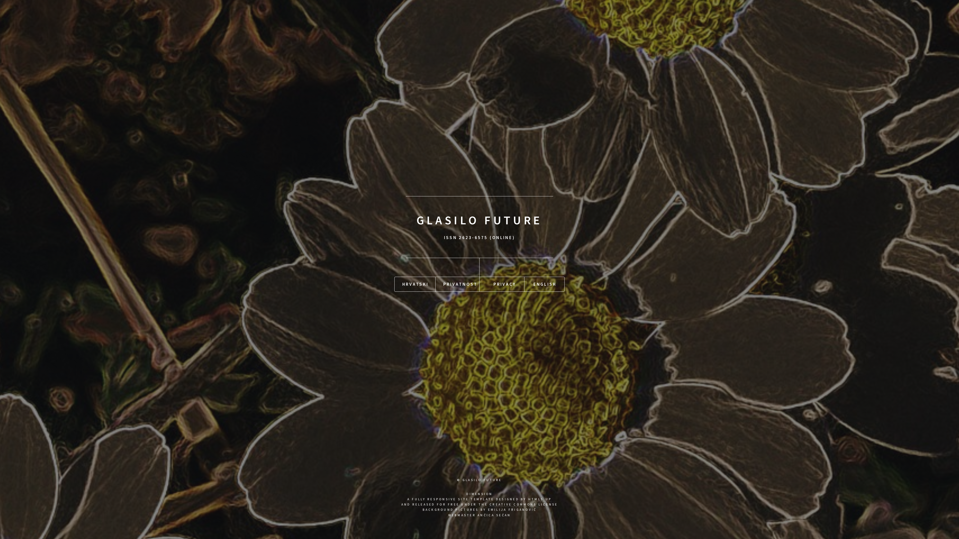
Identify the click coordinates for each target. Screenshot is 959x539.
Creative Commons (512, 504)
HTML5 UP (540, 499)
